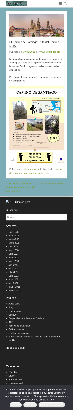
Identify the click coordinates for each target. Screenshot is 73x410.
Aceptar (15, 405)
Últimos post (22, 202)
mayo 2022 (13, 261)
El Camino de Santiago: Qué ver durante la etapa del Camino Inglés (20, 187)
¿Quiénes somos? (20, 333)
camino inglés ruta (39, 173)
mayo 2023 (13, 257)
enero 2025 (13, 243)
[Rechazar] (68, 397)
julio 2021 (13, 272)
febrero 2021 (14, 290)
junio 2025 (13, 232)
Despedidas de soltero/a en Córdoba (26, 318)
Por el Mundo (15, 379)
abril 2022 (13, 265)
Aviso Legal (14, 303)
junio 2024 (13, 246)
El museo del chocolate (54, 183)
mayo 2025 (13, 235)
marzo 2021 (14, 287)
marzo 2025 (14, 239)
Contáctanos (14, 311)
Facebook (9, 355)
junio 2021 (13, 276)
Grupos (12, 375)
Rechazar (30, 405)
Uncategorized (32, 169)
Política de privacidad (19, 325)
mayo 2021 (13, 279)
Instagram (16, 355)
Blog (10, 307)
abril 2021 (13, 283)
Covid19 (12, 315)
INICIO (11, 322)
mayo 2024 (13, 250)
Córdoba (12, 372)
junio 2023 (13, 254)
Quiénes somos (16, 329)
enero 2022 (13, 268)
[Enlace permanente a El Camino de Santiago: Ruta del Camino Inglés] (36, 25)
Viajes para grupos (50, 51)
